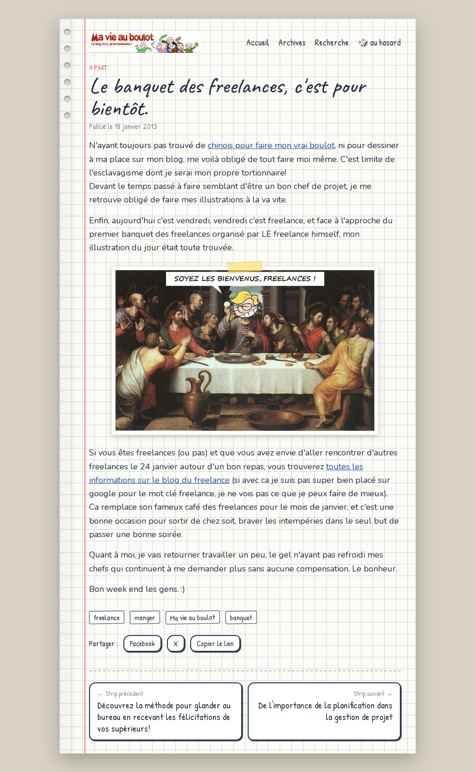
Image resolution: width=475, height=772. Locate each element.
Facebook (142, 643)
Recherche (332, 42)
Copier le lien (215, 643)
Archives (292, 42)
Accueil (257, 42)
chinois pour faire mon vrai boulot (271, 145)
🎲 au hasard (379, 42)
